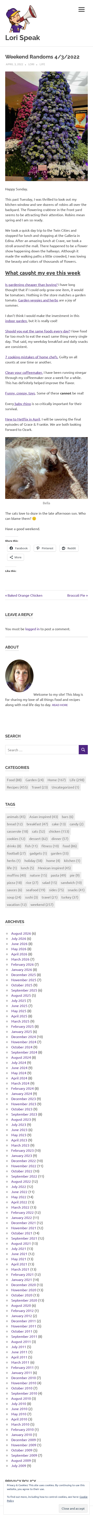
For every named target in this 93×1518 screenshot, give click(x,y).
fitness (50, 846)
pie (75, 875)
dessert (38, 838)
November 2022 (23, 1166)
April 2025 (19, 1016)
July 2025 (18, 1000)
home (53, 860)
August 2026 (21, 933)
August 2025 (21, 995)
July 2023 (18, 1124)
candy (76, 824)
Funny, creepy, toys (20, 393)
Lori (31, 64)
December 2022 (23, 1160)
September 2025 (24, 990)
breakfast (37, 824)
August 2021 (21, 1243)
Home (57, 780)
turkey (69, 897)
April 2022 (19, 1202)
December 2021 (23, 1222)
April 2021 (19, 1264)
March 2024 (20, 1083)
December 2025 (23, 974)
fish (31, 846)
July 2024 (18, 1062)
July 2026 (18, 938)
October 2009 (21, 1450)
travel (50, 897)
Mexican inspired (54, 868)
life (12, 868)
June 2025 (19, 1005)
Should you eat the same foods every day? (37, 331)
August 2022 (21, 1181)
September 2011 (24, 1336)
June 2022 (19, 1191)
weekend (41, 904)
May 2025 (18, 1011)
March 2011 (20, 1362)
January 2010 (21, 1434)
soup (14, 897)
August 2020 (21, 1305)
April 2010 (19, 1419)
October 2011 (21, 1331)
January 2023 (21, 1155)
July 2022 (18, 1186)
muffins (16, 875)
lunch (27, 868)
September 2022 (24, 1176)
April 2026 (19, 954)
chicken (59, 831)
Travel (40, 787)
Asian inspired (43, 816)
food (70, 846)
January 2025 (21, 1031)
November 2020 (23, 1290)
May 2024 (18, 1073)
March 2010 (20, 1424)
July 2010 (18, 1403)
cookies (16, 838)
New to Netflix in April (22, 419)
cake (59, 824)
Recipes (17, 787)
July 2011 (18, 1346)
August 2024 (21, 1057)
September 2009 (24, 1455)
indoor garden (16, 320)
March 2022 (20, 1207)
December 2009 (23, 1439)
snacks (76, 890)
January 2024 (21, 1093)
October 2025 (21, 985)
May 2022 (18, 1197)
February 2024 (22, 1088)
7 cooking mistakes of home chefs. (31, 357)
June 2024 (19, 1067)
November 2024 (23, 1042)
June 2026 (19, 943)
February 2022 (22, 1212)
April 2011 (19, 1357)
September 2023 (24, 1114)
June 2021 (19, 1253)
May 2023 (18, 1135)
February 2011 (22, 1367)
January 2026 (21, 969)
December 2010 (23, 1377)
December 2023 (23, 1098)
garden (60, 853)
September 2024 (24, 1052)
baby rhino (22, 403)
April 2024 (19, 1078)
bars (67, 816)
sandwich (71, 882)
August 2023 (21, 1119)
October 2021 (21, 1233)
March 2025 (20, 1021)
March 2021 (20, 1269)
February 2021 (22, 1274)
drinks (14, 846)
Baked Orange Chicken (24, 595)
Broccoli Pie (76, 595)
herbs (14, 860)
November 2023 (23, 1104)
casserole (17, 831)
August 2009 (21, 1460)
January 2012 (21, 1315)
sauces (14, 890)
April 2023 (19, 1140)
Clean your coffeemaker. (24, 372)
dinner (59, 838)
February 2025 (22, 1026)
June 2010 (19, 1408)
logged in (32, 629)
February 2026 (22, 964)
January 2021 (21, 1279)
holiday (33, 860)
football (16, 853)
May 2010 (18, 1414)
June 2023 (19, 1129)
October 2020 (21, 1295)
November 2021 (23, 1228)
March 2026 (20, 959)
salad (49, 882)
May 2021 (18, 1259)
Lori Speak (22, 38)
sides (56, 890)
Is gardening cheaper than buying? (31, 284)
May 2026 (18, 949)
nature (38, 875)
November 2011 (23, 1326)
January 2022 (21, 1217)
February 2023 (22, 1150)
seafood (35, 890)
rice (32, 882)
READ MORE (60, 705)
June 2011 (19, 1352)
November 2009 (23, 1445)
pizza (14, 882)
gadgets (38, 853)
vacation (17, 904)
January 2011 (21, 1372)
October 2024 (21, 1047)
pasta (58, 875)
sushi (31, 897)
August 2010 (21, 1398)
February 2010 (22, 1429)
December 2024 (23, 1036)
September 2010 (24, 1393)
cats (38, 831)
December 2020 (23, 1284)
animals (16, 816)
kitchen (72, 860)
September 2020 (24, 1300)
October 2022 (21, 1171)
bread (15, 824)
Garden (35, 780)
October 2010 (21, 1388)
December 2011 (23, 1321)
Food (14, 780)
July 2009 (18, 1465)
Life (42, 64)
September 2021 (24, 1238)
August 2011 (21, 1341)
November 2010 (23, 1383)
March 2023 (20, 1145)
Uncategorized (65, 787)
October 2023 (21, 1109)
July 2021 (18, 1248)
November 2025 (23, 980)
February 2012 (22, 1310)
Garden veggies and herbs (38, 300)
